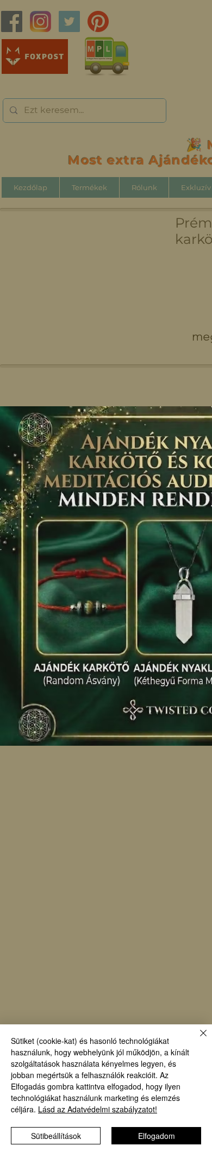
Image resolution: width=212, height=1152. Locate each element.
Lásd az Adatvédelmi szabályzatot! (97, 1109)
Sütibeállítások (56, 1135)
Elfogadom (156, 1135)
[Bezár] (197, 1040)
